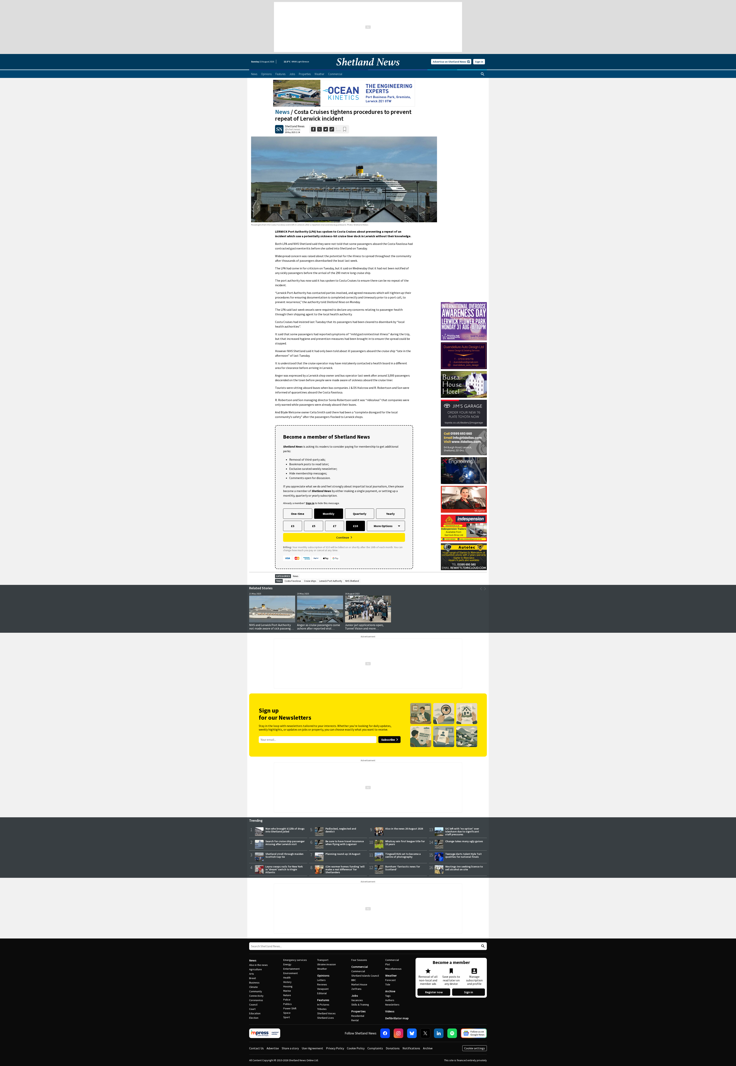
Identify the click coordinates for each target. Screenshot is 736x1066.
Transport (322, 960)
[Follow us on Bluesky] (412, 1033)
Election (253, 1017)
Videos (389, 1011)
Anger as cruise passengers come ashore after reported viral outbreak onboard (318, 628)
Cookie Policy (356, 1048)
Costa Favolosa (293, 581)
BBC (353, 980)
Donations (393, 1048)
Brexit (252, 978)
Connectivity (256, 995)
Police (286, 999)
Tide (387, 984)
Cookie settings (474, 1048)
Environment (290, 973)
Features (323, 1000)
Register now (434, 992)
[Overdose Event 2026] (464, 304)
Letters (321, 980)
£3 (292, 526)
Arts (251, 973)
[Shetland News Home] (368, 68)
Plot (387, 964)
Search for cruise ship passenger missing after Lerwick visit (285, 843)
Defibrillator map (397, 1018)
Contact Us (256, 1048)
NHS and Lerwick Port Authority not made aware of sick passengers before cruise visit (272, 628)
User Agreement (312, 1048)
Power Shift (289, 1008)
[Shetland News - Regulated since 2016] (264, 1033)
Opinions (323, 975)
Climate (253, 987)
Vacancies (357, 1000)
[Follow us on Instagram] (398, 1033)
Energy (287, 964)
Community (255, 991)
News (282, 112)
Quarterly (359, 514)
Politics (287, 1004)
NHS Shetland (352, 581)
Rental (355, 1020)
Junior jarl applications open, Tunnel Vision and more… (364, 626)
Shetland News (295, 126)
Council (253, 1004)
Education (254, 1013)
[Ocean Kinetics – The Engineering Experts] (344, 93)
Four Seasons (359, 960)
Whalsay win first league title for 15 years (405, 843)
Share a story (290, 1048)
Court (252, 1009)
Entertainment (291, 968)
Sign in (479, 61)
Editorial (322, 993)
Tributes (322, 1009)
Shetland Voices (326, 1013)
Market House (359, 984)
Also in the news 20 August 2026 (404, 828)
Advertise (273, 1048)
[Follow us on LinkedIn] (439, 1033)
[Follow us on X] (425, 1033)
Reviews (322, 984)
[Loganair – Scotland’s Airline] (464, 499)
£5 (313, 526)
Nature (287, 995)
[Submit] (482, 946)
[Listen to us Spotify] (452, 1033)
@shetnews (292, 129)
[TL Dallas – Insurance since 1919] (464, 441)
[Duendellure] (464, 355)
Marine (287, 990)
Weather (322, 968)
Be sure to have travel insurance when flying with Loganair (344, 843)
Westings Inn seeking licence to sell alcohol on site (464, 868)
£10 (355, 526)
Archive (390, 991)
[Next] (485, 589)
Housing (287, 986)
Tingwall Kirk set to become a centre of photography (403, 855)
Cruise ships (310, 581)
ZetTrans (356, 989)
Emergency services (295, 960)
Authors (389, 1000)
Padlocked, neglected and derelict (340, 830)
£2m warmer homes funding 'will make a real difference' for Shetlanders (345, 869)
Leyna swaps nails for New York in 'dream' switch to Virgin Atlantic (284, 869)
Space (287, 1012)
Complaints (375, 1048)
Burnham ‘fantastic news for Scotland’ (402, 868)
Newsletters (392, 1004)
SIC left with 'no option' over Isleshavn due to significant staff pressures (462, 831)
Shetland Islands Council (365, 975)
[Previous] (481, 589)
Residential (357, 1016)
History (287, 982)
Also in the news (258, 965)
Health (287, 977)
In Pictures (323, 1004)
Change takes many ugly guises (464, 841)
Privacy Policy (335, 1048)
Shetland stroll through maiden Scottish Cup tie (284, 855)
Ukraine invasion (326, 964)
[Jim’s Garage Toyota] (464, 413)
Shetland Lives (325, 1017)
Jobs (354, 995)
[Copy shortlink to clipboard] (331, 129)
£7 (334, 526)
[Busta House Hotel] (464, 384)
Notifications (411, 1048)
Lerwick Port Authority (330, 581)
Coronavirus (256, 1000)
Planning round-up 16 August (342, 854)
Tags (388, 995)
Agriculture (255, 969)
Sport (286, 1017)
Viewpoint (323, 989)
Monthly (328, 514)
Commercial (359, 967)
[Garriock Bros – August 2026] (464, 528)
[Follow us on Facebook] (385, 1033)
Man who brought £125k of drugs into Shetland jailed (285, 830)
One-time (297, 514)
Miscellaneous (393, 968)
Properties (358, 1011)
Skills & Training (360, 1004)
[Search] (482, 74)
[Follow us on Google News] (474, 1033)
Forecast (390, 980)
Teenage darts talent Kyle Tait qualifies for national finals (463, 855)
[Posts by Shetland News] (279, 129)
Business (254, 982)
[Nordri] (464, 470)
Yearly (390, 514)
